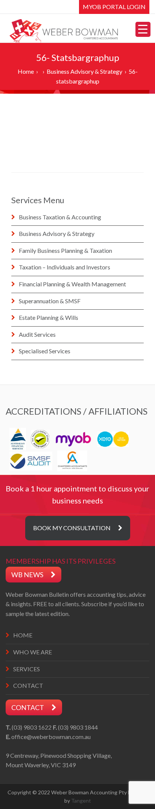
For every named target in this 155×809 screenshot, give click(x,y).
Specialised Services (44, 350)
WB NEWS (27, 574)
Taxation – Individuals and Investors (64, 267)
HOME (22, 635)
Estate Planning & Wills (48, 317)
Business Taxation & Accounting (60, 216)
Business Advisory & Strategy (56, 233)
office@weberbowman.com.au (51, 736)
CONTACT (28, 685)
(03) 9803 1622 (32, 727)
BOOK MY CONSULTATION (72, 527)
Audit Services (37, 334)
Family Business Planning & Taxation (65, 250)
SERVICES (26, 668)
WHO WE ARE (32, 651)
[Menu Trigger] (142, 29)
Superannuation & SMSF (50, 300)
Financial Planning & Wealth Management (72, 283)
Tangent (81, 800)
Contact (27, 707)
